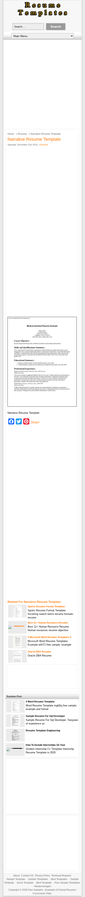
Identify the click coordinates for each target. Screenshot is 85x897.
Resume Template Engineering (43, 730)
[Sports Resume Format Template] (17, 616)
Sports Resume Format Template (46, 606)
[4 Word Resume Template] (15, 711)
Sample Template (15, 879)
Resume (22, 134)
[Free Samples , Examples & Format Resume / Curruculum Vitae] (42, 17)
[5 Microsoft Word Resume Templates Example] (17, 646)
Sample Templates (38, 879)
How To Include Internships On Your (45, 745)
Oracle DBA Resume (39, 651)
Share (35, 422)
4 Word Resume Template (40, 701)
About (16, 875)
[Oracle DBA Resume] (17, 661)
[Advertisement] (42, 83)
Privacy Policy (42, 875)
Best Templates (59, 879)
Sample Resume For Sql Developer (45, 716)
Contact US (27, 875)
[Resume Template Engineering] (15, 740)
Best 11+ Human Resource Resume (48, 622)
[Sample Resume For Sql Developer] (15, 725)
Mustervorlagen (42, 886)
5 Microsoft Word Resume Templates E (49, 637)
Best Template (44, 882)
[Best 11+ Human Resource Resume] (17, 625)
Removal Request (61, 875)
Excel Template (25, 882)
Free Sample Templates (67, 882)
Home (11, 134)
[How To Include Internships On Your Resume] (15, 747)
